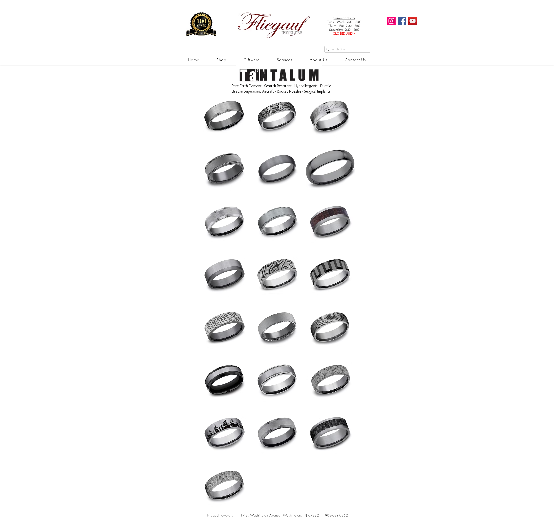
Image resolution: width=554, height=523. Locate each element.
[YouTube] (412, 21)
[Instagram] (391, 21)
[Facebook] (402, 21)
